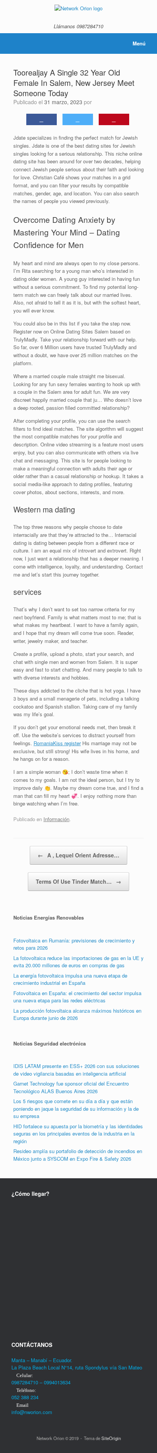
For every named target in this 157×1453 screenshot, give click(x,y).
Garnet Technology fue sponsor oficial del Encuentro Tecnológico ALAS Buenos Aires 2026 (71, 1087)
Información (56, 819)
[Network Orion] (78, 8)
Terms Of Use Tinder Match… (78, 881)
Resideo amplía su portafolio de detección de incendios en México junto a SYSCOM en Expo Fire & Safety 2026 (77, 1154)
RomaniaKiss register (57, 743)
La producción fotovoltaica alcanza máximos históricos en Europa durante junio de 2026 (77, 1014)
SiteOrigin (111, 1438)
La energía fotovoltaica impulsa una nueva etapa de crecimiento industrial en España (70, 979)
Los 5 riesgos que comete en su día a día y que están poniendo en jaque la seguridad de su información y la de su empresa (76, 1108)
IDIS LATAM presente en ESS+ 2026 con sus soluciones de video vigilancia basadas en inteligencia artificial (76, 1069)
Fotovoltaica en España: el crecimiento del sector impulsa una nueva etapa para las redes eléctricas (77, 996)
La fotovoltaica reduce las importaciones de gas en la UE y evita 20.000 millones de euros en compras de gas (78, 961)
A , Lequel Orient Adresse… (78, 855)
